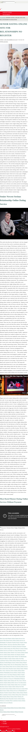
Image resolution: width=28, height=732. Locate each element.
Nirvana (14, 728)
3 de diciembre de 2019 (10, 39)
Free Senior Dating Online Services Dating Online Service (14, 666)
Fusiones (3, 17)
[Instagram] (9, 731)
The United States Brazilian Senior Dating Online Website (14, 668)
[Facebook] (3, 731)
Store (4, 721)
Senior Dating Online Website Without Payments (11, 711)
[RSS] (13, 731)
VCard (5, 723)
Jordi (1, 39)
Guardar (3, 705)
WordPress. (19, 728)
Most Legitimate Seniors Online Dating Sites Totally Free (13, 694)
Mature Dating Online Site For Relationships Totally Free (13, 664)
